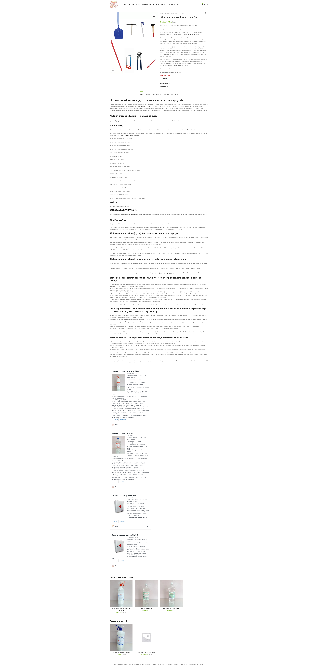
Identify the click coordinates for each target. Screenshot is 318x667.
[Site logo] (114, 4)
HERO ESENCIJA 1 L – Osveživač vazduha (121, 609)
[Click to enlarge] (113, 71)
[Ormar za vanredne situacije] (146, 637)
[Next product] (207, 13)
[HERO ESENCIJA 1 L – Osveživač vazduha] (121, 593)
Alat (168, 13)
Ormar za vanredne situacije (146, 652)
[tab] (141, 93)
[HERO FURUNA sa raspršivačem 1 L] (121, 637)
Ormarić (189, 129)
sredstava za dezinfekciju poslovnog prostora (134, 214)
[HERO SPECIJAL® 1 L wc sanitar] (171, 593)
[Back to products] (205, 13)
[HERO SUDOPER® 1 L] (146, 593)
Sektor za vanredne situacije (117, 341)
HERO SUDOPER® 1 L (146, 608)
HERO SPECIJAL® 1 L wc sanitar (171, 608)
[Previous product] (203, 13)
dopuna (198, 129)
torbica (194, 129)
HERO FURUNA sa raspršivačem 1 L (121, 652)
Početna (162, 13)
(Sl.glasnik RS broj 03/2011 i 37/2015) (190, 34)
